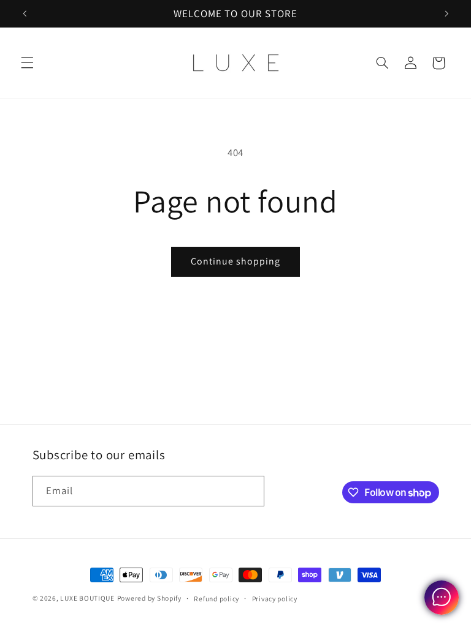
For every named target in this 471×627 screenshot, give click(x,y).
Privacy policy (274, 598)
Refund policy (216, 598)
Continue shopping (236, 261)
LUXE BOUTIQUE (87, 598)
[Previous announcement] (24, 13)
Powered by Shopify (149, 598)
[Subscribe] (249, 491)
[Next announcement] (446, 13)
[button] (27, 63)
